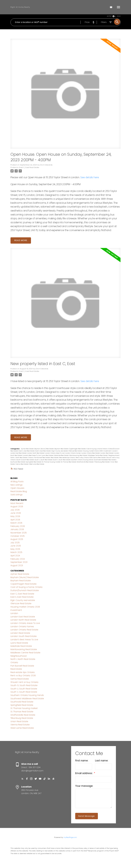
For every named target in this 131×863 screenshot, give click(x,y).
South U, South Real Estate (43, 460)
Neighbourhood (113, 455)
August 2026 (16, 506)
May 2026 (15, 516)
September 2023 (18, 562)
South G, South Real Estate (25, 460)
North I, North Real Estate (18, 458)
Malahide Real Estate (61, 455)
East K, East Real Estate (43, 451)
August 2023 (16, 565)
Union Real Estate (19, 721)
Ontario (31, 458)
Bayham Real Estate (61, 449)
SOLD (119, 16)
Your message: (84, 786)
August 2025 (16, 539)
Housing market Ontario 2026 (93, 451)
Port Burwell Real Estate (42, 458)
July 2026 (15, 509)
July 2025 (15, 542)
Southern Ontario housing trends (82, 460)
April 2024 (15, 555)
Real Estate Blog (18, 491)
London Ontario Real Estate (91, 453)
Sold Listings (16, 494)
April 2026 (15, 519)
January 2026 (17, 529)
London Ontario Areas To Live (55, 453)
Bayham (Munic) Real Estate (44, 449)
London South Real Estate (23, 636)
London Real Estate (107, 453)
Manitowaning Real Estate (78, 455)
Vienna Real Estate (22, 464)
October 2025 (17, 536)
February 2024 (17, 558)
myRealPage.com (70, 837)
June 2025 (15, 545)
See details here (89, 177)
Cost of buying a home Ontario (97, 449)
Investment (108, 451)
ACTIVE (109, 16)
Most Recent (16, 503)
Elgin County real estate (60, 451)
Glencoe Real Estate (75, 451)
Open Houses (17, 488)
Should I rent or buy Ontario (24, 682)
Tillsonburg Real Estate (102, 462)
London (115, 451)
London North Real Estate (35, 453)
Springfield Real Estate (33, 462)
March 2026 (16, 522)
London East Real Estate (18, 453)
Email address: (84, 773)
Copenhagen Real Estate (77, 449)
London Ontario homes (73, 453)
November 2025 (18, 532)
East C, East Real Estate (29, 167)
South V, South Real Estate (62, 460)
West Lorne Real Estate (36, 464)
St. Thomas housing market (51, 462)
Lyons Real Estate (47, 455)
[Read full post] (65, 95)
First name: (81, 760)
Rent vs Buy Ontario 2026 (84, 458)
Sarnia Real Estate (100, 458)
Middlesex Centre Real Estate (98, 455)
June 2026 (15, 513)
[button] (22, 779)
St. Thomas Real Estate (68, 462)
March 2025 (16, 552)
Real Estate (55, 458)
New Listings (16, 484)
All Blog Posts (17, 481)
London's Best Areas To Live (32, 455)
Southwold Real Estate (17, 462)
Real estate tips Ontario (67, 458)
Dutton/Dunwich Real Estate (24, 590)
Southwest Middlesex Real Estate (105, 460)
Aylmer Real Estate (27, 449)
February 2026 (17, 526)
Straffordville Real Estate (85, 462)
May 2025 (15, 549)
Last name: (101, 760)
